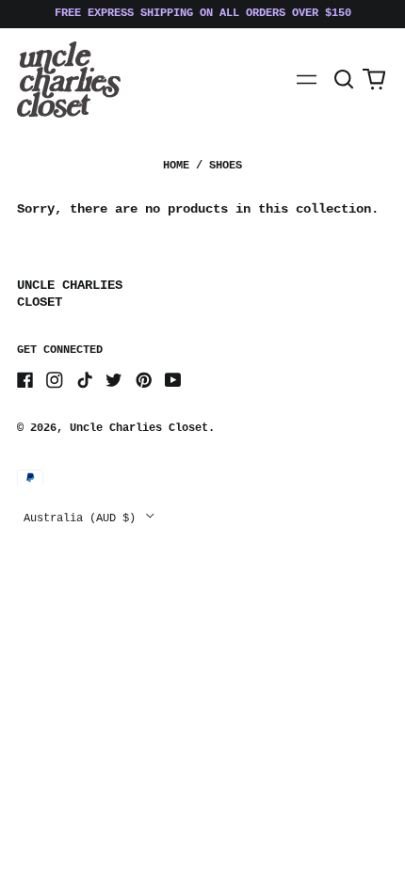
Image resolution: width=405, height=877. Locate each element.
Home (176, 165)
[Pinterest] (144, 380)
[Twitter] (113, 380)
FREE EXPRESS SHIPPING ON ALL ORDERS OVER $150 (203, 13)
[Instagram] (54, 380)
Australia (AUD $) (83, 517)
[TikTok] (84, 380)
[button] (345, 80)
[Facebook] (25, 380)
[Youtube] (173, 380)
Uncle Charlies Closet (139, 428)
